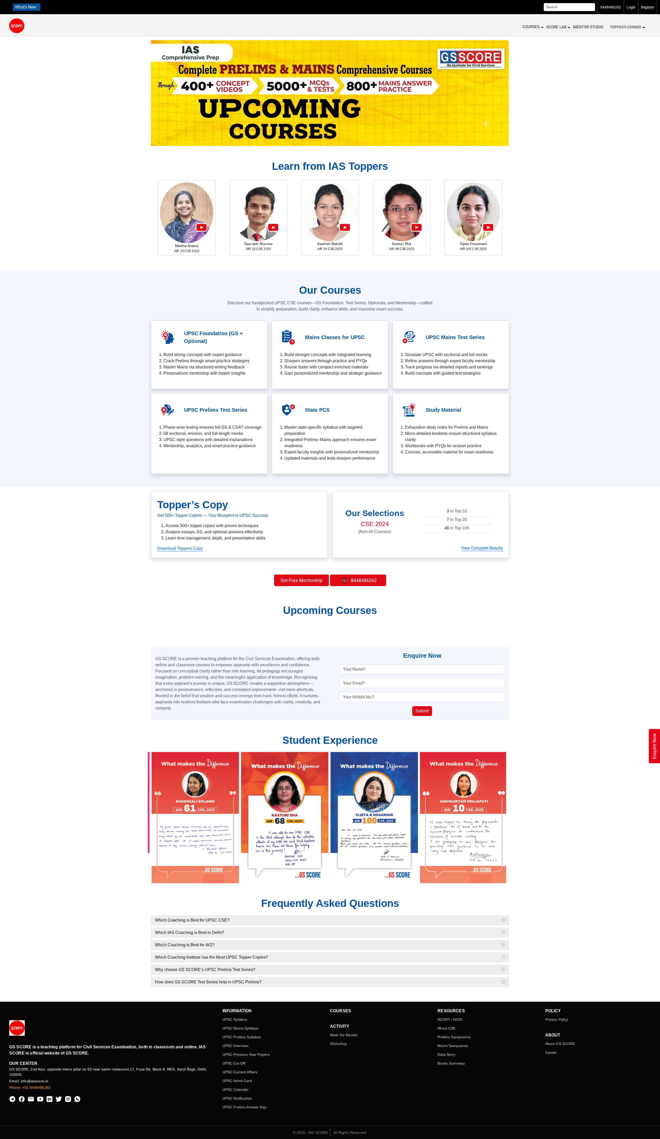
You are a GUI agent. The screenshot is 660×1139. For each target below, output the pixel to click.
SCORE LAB (556, 27)
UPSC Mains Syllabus (240, 1028)
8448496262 (610, 7)
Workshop (338, 1044)
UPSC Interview (235, 1046)
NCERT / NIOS (450, 1019)
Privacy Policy (556, 1019)
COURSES (531, 26)
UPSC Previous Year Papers (246, 1054)
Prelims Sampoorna (454, 1037)
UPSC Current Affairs (240, 1072)
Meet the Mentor (344, 1035)
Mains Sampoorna (453, 1046)
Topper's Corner (625, 27)
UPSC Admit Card (237, 1081)
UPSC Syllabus (235, 1019)
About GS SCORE (560, 1044)
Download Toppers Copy (180, 548)
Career (551, 1052)
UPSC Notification (237, 1098)
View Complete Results (482, 548)
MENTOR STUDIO (588, 27)
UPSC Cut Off (233, 1063)
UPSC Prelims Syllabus (241, 1037)
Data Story (446, 1054)
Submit (422, 710)
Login (631, 7)
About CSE (447, 1028)
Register (647, 7)
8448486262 (363, 580)
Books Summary (451, 1063)
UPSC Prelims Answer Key (244, 1107)
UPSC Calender (235, 1089)
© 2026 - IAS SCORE (310, 1132)
